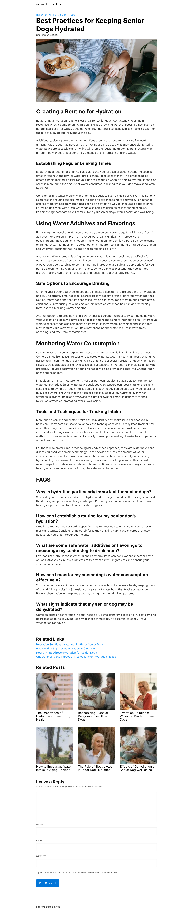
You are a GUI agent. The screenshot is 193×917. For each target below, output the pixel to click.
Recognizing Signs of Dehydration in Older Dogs (67, 648)
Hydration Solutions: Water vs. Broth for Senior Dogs (70, 644)
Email (40, 840)
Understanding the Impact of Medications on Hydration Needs (76, 656)
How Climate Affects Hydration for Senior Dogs (66, 652)
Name (40, 824)
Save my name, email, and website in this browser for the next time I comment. (79, 873)
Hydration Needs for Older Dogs (55, 15)
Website (41, 856)
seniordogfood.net (49, 4)
